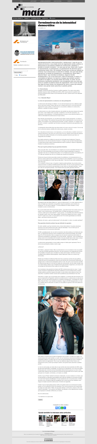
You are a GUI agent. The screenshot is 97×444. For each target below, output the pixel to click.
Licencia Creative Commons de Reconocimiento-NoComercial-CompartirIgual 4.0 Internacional (53, 441)
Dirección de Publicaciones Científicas (50, 435)
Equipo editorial (57, 1)
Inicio (21, 1)
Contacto (69, 1)
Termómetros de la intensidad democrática (57, 24)
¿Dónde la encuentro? (45, 1)
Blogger (52, 431)
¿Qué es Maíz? (33, 1)
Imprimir (40, 399)
